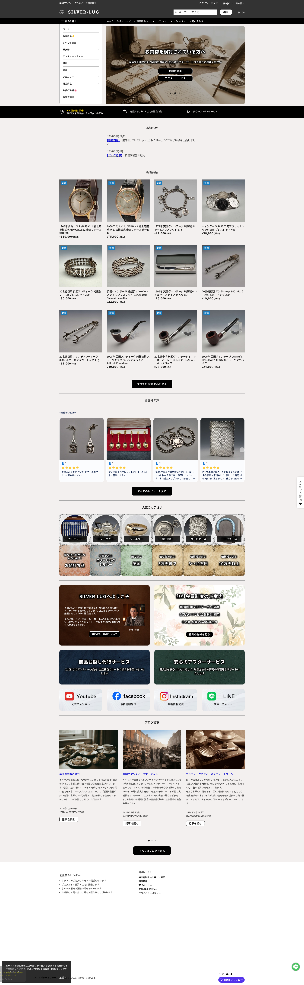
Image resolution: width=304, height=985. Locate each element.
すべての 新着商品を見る (152, 384)
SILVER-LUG (79, 12)
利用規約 (143, 881)
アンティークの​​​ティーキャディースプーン (209, 774)
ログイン (203, 3)
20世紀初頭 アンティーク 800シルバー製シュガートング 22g (222, 293)
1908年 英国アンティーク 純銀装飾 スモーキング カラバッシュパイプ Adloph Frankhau (128, 360)
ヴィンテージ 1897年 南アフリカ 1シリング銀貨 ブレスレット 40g (223, 228)
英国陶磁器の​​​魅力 (69, 774)
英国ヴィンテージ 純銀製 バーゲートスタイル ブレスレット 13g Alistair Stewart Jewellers (128, 295)
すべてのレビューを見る (152, 491)
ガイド (214, 3)
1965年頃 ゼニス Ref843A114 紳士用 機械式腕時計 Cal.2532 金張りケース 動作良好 (80, 230)
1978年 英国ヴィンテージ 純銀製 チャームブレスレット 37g (174, 228)
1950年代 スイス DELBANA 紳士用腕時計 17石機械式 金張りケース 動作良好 (128, 230)
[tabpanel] (175, 65)
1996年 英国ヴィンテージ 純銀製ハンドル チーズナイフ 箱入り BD (175, 293)
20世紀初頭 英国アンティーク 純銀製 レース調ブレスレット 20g (80, 293)
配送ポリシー (145, 885)
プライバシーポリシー (150, 893)
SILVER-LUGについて (104, 634)
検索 (226, 12)
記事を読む (68, 819)
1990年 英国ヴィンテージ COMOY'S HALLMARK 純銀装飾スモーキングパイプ (223, 360)
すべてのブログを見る (152, 851)
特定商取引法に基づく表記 (152, 877)
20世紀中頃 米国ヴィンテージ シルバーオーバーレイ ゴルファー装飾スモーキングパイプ (175, 360)
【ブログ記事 (114, 155)
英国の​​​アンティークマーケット (140, 774)
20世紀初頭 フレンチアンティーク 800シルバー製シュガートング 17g (79, 358)
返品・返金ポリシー (148, 889)
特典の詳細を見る (175, 82)
